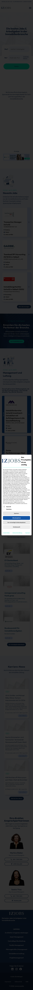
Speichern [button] (16, 513)
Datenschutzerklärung (17, 532)
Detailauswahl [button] (16, 527)
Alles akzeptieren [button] (16, 518)
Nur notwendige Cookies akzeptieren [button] (16, 522)
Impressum (27, 532)
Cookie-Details (6, 532)
